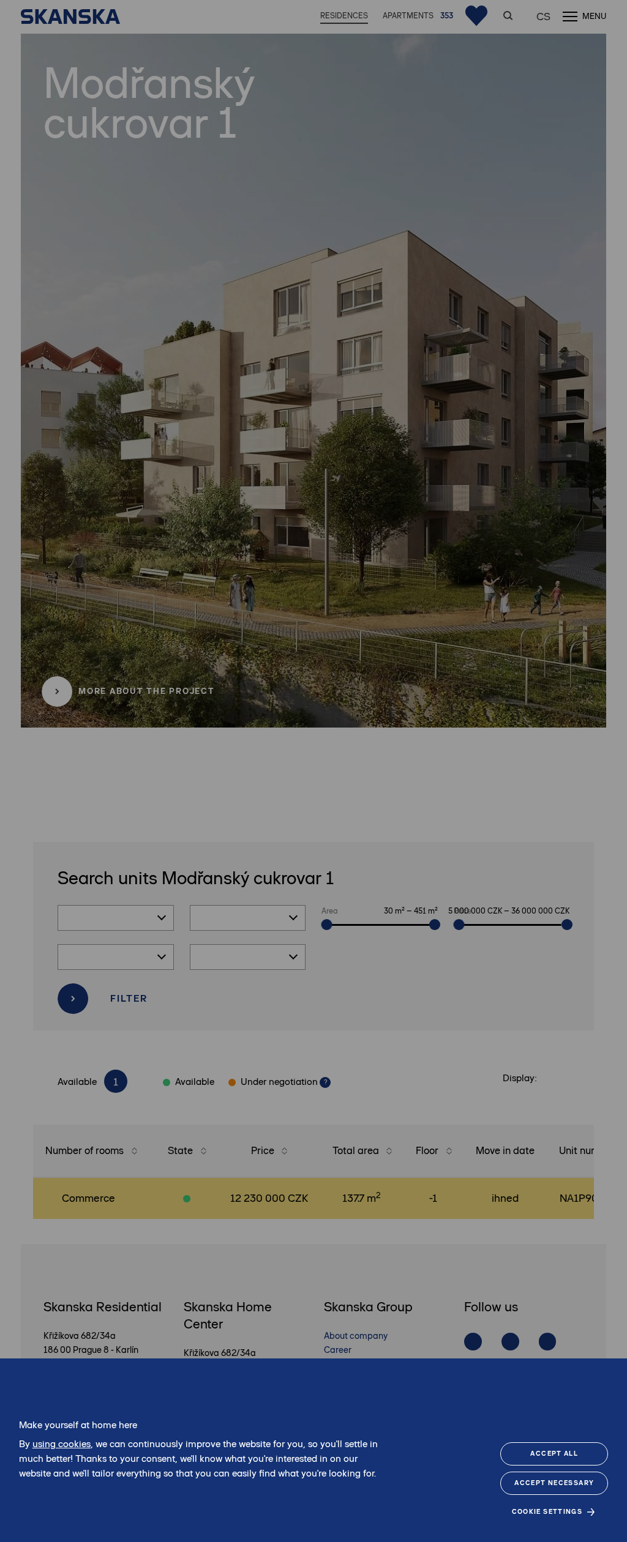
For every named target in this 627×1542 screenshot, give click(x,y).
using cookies (61, 1444)
